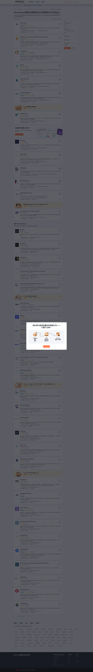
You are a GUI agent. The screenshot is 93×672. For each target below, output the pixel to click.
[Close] (65, 323)
